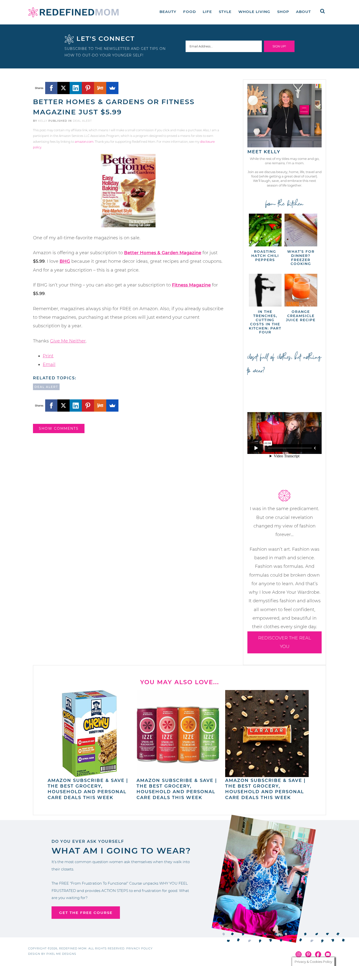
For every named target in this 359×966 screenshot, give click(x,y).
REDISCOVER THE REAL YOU (284, 642)
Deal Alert (82, 120)
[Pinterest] (88, 88)
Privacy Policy (139, 948)
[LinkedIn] (76, 88)
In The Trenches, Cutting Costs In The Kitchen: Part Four (265, 321)
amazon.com (84, 141)
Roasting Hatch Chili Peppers (265, 255)
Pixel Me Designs (61, 953)
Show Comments (59, 428)
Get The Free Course (86, 912)
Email (49, 364)
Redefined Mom (73, 12)
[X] (63, 88)
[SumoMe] (112, 88)
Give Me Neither (68, 341)
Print (48, 356)
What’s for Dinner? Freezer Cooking (301, 257)
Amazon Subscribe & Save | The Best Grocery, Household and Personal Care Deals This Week (88, 789)
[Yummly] (100, 88)
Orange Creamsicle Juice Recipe (301, 315)
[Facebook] (51, 88)
